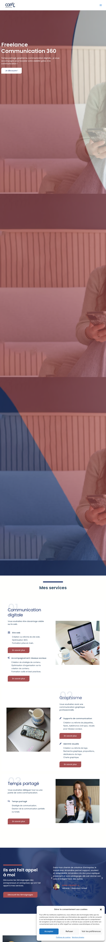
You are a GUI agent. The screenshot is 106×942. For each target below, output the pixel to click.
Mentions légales (78, 937)
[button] (101, 909)
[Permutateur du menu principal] (100, 5)
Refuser (69, 931)
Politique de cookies (63, 937)
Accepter (48, 931)
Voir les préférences (91, 931)
